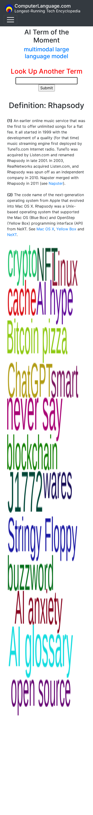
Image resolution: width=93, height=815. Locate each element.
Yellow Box (66, 229)
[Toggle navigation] (10, 19)
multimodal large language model (46, 53)
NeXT (12, 234)
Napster (56, 183)
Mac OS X (45, 229)
